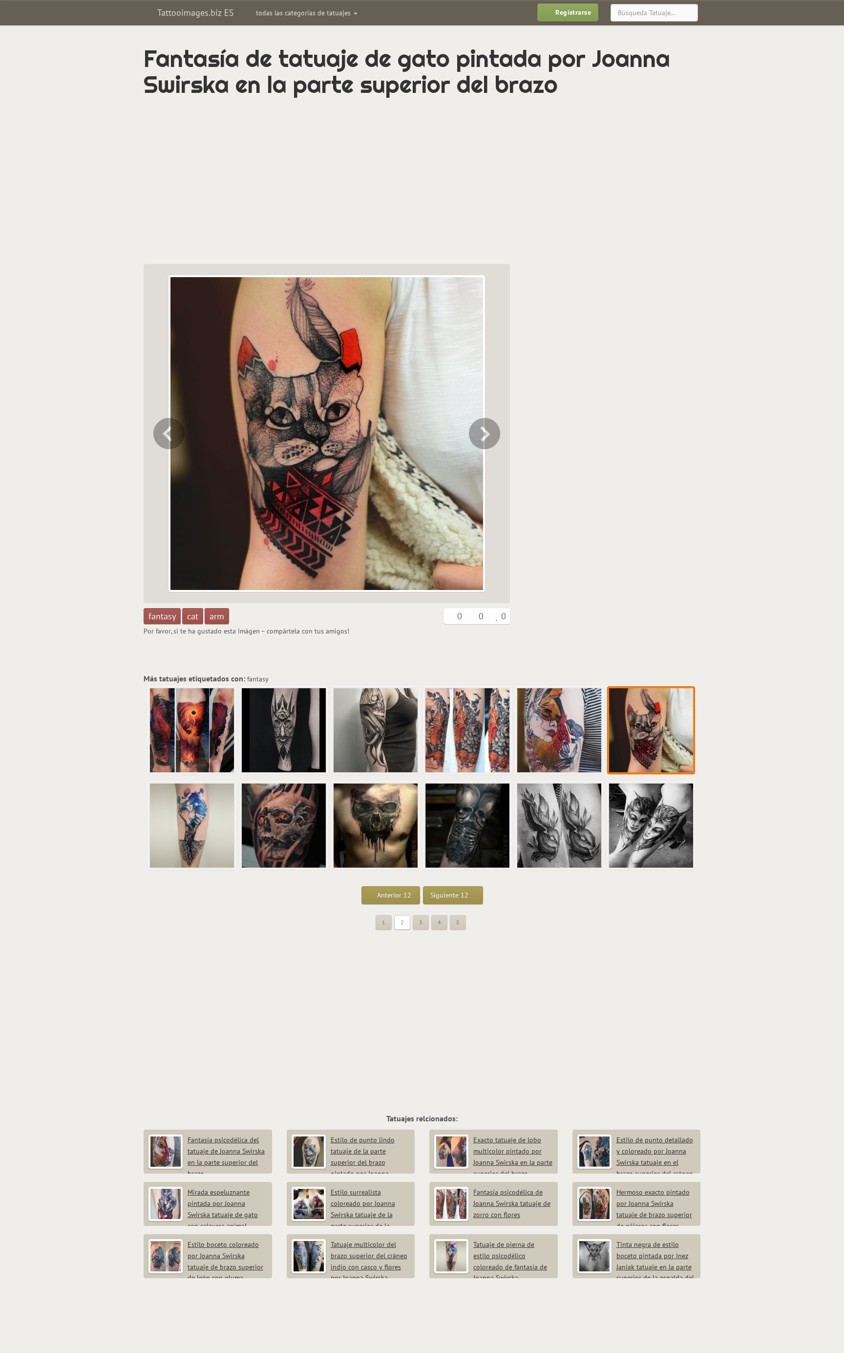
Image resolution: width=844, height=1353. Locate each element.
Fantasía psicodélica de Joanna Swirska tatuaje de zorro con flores (511, 1203)
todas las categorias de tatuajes (304, 12)
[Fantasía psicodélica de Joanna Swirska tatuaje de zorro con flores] (467, 730)
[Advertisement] (380, 180)
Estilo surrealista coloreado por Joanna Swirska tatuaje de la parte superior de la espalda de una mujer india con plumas (350, 1214)
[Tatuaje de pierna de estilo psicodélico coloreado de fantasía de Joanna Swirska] (485, 433)
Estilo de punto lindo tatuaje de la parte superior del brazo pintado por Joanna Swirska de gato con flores (343, 1162)
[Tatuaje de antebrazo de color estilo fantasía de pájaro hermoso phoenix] (192, 730)
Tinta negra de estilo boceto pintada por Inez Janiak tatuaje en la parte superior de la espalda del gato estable (635, 1266)
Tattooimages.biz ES (194, 12)
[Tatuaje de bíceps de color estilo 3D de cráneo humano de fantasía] (284, 826)
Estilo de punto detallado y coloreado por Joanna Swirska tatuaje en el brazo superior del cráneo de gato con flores (635, 1162)
